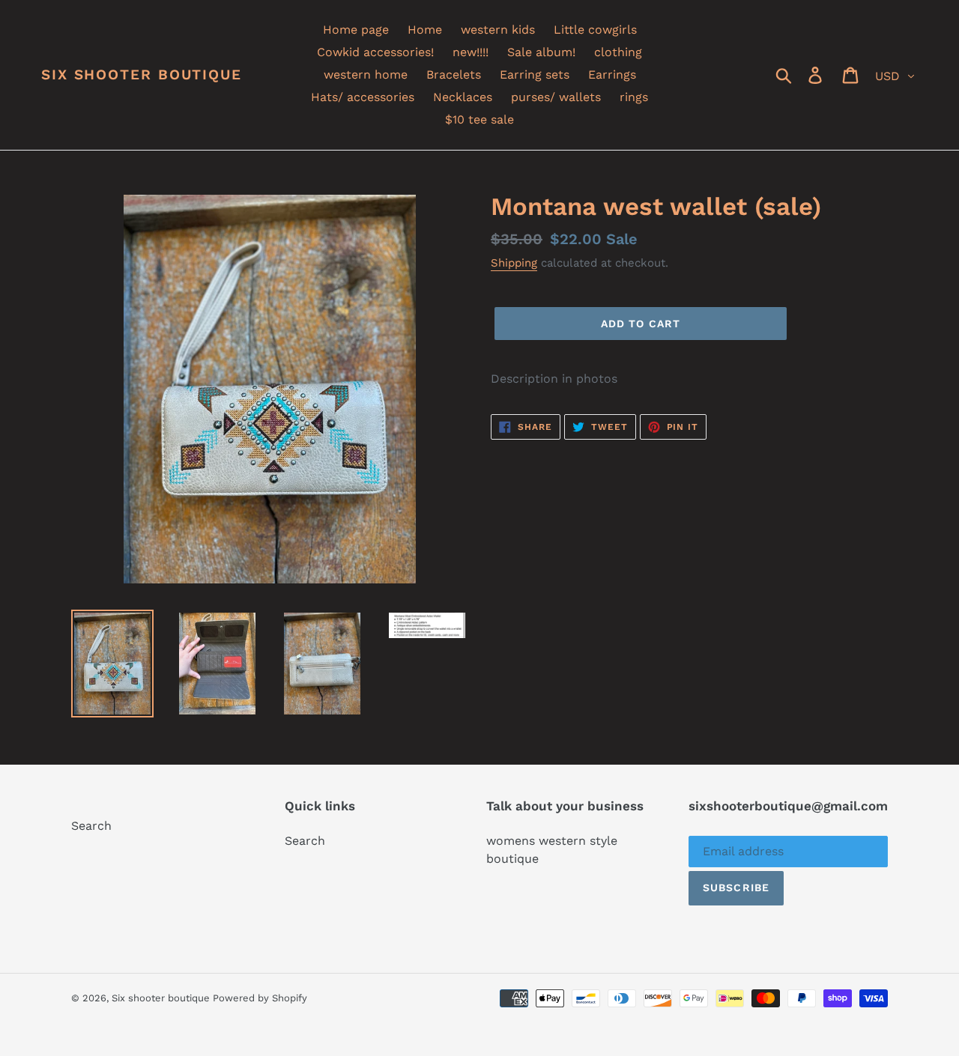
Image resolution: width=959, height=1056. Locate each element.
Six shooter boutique (141, 75)
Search (91, 826)
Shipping (514, 263)
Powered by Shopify (260, 998)
